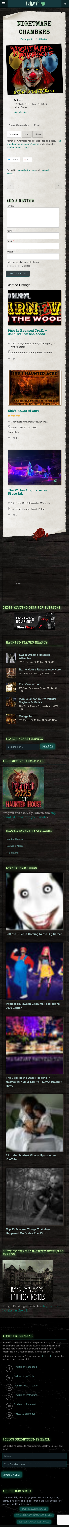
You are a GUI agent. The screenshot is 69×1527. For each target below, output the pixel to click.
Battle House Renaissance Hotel (40, 669)
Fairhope (25, 39)
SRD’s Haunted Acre (23, 411)
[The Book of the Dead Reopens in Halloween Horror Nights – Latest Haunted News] (34, 1073)
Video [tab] (38, 134)
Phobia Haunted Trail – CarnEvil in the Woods (27, 332)
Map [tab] (26, 134)
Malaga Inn (26, 716)
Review (10, 206)
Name (10, 231)
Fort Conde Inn (29, 684)
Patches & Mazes (14, 846)
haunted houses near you (19, 147)
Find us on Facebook (25, 1366)
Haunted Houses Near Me (34, 1509)
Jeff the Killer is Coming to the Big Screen (34, 934)
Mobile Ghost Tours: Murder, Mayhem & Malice (38, 700)
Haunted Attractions (26, 170)
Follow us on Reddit (24, 1413)
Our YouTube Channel (26, 1385)
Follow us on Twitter (25, 1376)
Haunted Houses (14, 839)
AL (32, 39)
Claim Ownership (19, 125)
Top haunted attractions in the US (34, 1515)
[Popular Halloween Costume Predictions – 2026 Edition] (34, 999)
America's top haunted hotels (34, 1522)
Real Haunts (12, 853)
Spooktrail (58, 186)
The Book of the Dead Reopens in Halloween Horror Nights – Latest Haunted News (34, 1081)
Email (10, 241)
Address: (18, 100)
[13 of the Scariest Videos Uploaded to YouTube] (34, 1151)
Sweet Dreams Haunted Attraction (34, 656)
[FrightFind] (35, 3)
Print (37, 125)
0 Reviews (44, 39)
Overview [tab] (14, 134)
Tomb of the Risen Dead (10, 186)
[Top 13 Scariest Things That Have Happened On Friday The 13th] (34, 1224)
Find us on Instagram (25, 1394)
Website (11, 251)
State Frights (47, 1356)
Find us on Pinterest (25, 1404)
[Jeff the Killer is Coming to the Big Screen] (34, 929)
